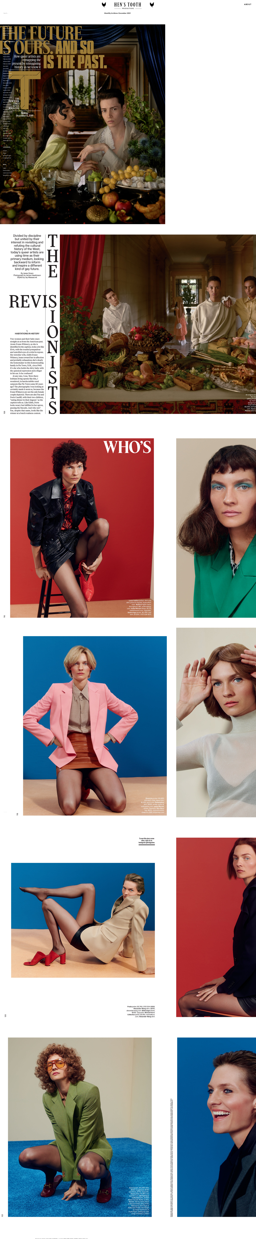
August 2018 (6, 114)
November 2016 (7, 135)
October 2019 (6, 95)
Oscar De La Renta (8, 31)
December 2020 (7, 83)
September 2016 (7, 140)
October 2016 (6, 138)
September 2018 (7, 111)
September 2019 (7, 97)
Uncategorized (7, 158)
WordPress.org (7, 175)
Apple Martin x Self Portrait (10, 23)
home (4, 153)
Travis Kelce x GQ (7, 28)
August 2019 (6, 99)
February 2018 (7, 119)
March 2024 (6, 56)
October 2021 (6, 71)
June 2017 (6, 126)
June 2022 (6, 68)
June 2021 (6, 78)
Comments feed (7, 173)
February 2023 (7, 64)
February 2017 (7, 133)
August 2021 (6, 76)
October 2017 (6, 123)
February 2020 (7, 87)
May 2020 (5, 85)
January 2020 (6, 90)
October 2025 (6, 52)
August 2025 (6, 54)
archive (5, 150)
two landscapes (7, 155)
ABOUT (247, 4)
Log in (4, 168)
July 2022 (5, 66)
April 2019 (5, 102)
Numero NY (6, 26)
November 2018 (7, 107)
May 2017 (5, 128)
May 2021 (5, 80)
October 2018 (6, 109)
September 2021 (7, 73)
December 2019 (7, 92)
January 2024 (6, 61)
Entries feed (6, 170)
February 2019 (7, 104)
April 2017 (5, 131)
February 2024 (7, 59)
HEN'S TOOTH (128, 7)
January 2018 (6, 121)
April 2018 (5, 116)
